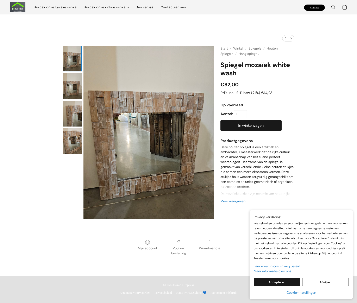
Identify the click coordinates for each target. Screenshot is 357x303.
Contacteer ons (173, 7)
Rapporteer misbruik (224, 293)
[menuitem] (285, 38)
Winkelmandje (209, 248)
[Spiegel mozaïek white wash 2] (72, 114)
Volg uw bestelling (178, 250)
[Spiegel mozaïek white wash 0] (72, 58)
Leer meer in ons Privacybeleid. (277, 266)
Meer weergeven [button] (232, 201)
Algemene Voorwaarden (135, 293)
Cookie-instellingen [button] (301, 292)
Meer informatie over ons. (273, 271)
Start (224, 48)
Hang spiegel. (249, 54)
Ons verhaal (145, 7)
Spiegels (255, 48)
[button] (17, 7)
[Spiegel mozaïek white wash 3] (72, 141)
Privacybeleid (163, 293)
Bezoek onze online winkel (105, 7)
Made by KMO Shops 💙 (191, 293)
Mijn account (147, 248)
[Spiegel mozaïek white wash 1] (72, 86)
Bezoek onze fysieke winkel (55, 7)
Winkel (238, 48)
